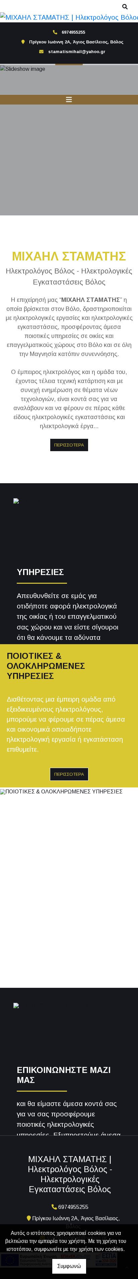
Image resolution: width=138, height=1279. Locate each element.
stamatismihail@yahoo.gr (77, 51)
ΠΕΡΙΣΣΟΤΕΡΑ (69, 444)
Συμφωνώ (69, 1266)
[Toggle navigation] (69, 100)
